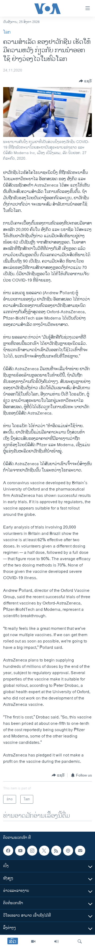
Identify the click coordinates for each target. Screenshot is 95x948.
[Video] (33, 941)
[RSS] (56, 851)
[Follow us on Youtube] (20, 851)
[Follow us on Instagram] (32, 851)
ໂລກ (7, 32)
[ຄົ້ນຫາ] (80, 941)
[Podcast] (68, 851)
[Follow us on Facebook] (8, 851)
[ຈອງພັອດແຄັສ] (80, 851)
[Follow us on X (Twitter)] (44, 851)
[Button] (85, 81)
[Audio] (56, 941)
